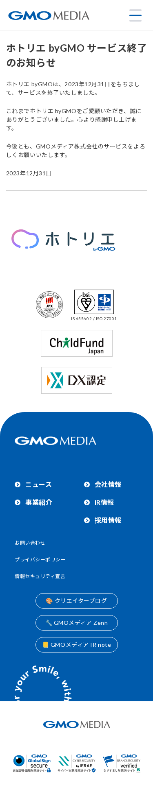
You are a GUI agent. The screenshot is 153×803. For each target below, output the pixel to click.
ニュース (38, 484)
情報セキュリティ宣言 (40, 576)
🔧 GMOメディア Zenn (76, 622)
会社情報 (108, 484)
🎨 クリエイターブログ (76, 600)
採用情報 (108, 520)
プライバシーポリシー (40, 559)
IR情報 (104, 502)
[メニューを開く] (135, 15)
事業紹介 (38, 502)
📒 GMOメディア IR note (76, 644)
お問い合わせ (30, 543)
